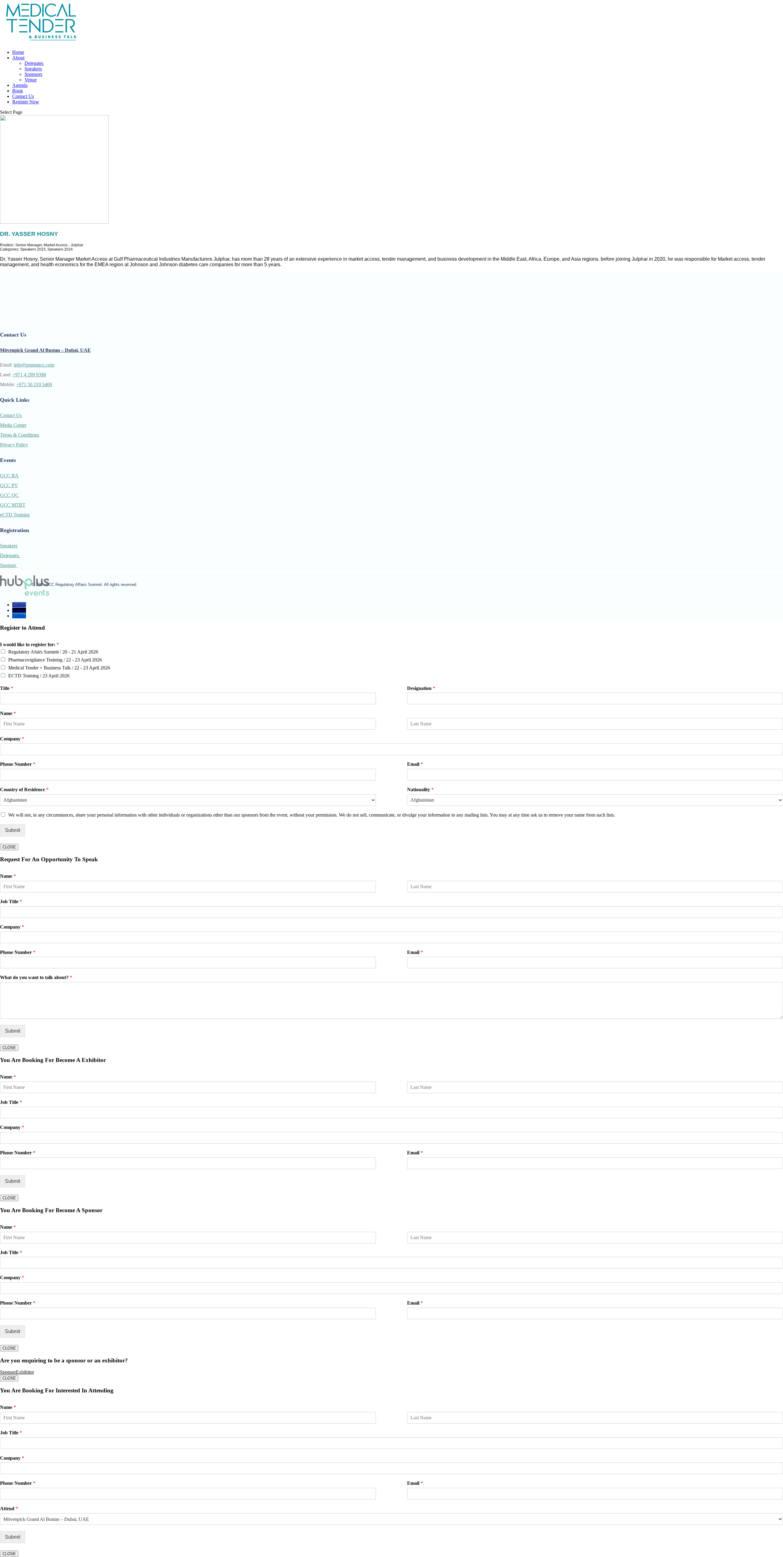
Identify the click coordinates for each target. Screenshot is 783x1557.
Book (17, 90)
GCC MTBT (12, 505)
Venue (30, 79)
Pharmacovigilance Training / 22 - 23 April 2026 (55, 659)
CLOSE (9, 847)
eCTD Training (15, 514)
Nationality (420, 789)
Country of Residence (24, 789)
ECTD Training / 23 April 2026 (38, 675)
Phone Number (17, 764)
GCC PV (9, 485)
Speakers (33, 68)
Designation (421, 688)
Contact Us (23, 96)
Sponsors (33, 74)
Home (18, 52)
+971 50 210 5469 (34, 384)
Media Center (13, 425)
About (18, 57)
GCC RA (9, 475)
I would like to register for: (29, 644)
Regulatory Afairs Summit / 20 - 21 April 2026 (53, 651)
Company (12, 738)
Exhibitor (25, 1372)
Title (6, 688)
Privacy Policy (14, 444)
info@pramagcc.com (34, 364)
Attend (9, 1508)
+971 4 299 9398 (29, 374)
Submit (12, 830)
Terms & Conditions (19, 435)
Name (8, 713)
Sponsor (8, 565)
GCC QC (9, 495)
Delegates (33, 63)
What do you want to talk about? (36, 977)
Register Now (25, 101)
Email (415, 764)
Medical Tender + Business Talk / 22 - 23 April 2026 (59, 667)
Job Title (11, 901)
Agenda (20, 85)
